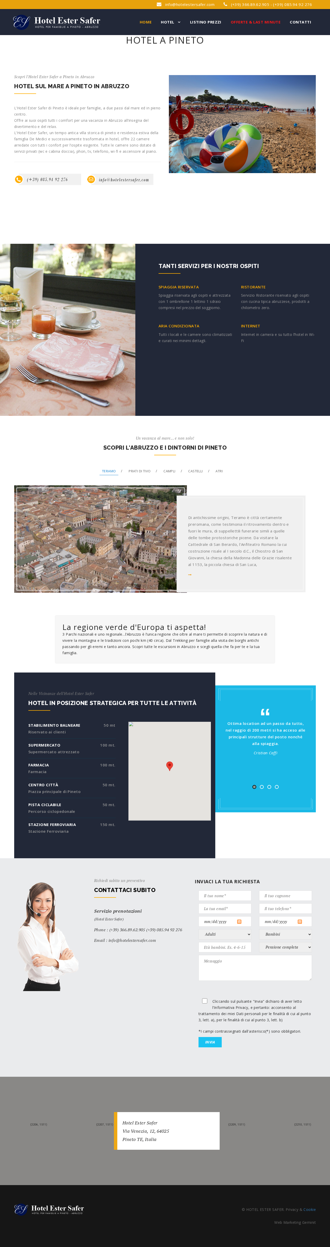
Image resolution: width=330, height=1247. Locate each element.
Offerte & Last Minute (255, 22)
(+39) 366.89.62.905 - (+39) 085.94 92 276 (271, 4)
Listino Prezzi (205, 22)
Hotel (168, 22)
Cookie (309, 1209)
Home (146, 22)
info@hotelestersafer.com (189, 4)
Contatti (300, 22)
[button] (169, 766)
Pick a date (244, 922)
